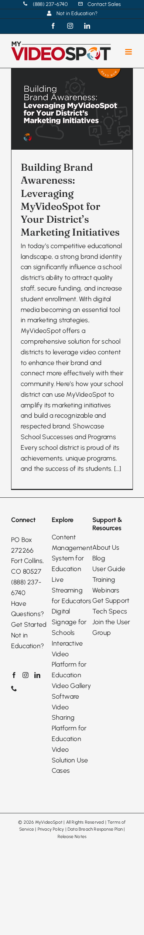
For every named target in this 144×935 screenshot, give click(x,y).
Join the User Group (111, 627)
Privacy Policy (51, 829)
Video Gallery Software (71, 691)
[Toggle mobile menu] (129, 52)
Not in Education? (27, 640)
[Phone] (14, 688)
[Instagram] (25, 675)
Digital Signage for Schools (69, 622)
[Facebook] (14, 675)
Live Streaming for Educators (72, 590)
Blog (98, 558)
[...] (117, 469)
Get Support (110, 601)
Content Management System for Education (72, 553)
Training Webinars (106, 585)
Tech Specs (109, 611)
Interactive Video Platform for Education (69, 659)
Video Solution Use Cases (70, 760)
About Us (106, 547)
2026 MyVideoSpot (43, 822)
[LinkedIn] (37, 675)
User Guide (108, 569)
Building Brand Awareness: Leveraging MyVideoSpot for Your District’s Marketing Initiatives (70, 199)
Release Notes (72, 836)
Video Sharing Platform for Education (69, 723)
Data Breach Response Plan (95, 829)
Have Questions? (27, 608)
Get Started (29, 625)
